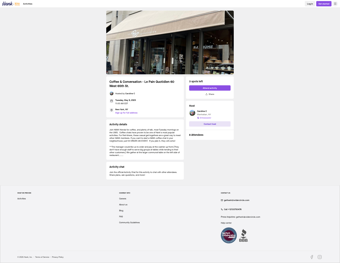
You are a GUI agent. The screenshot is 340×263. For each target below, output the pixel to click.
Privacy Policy (57, 257)
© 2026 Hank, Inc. (25, 257)
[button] (335, 3)
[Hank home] (11, 4)
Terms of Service (42, 257)
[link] (310, 3)
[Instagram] (320, 257)
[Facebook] (312, 257)
